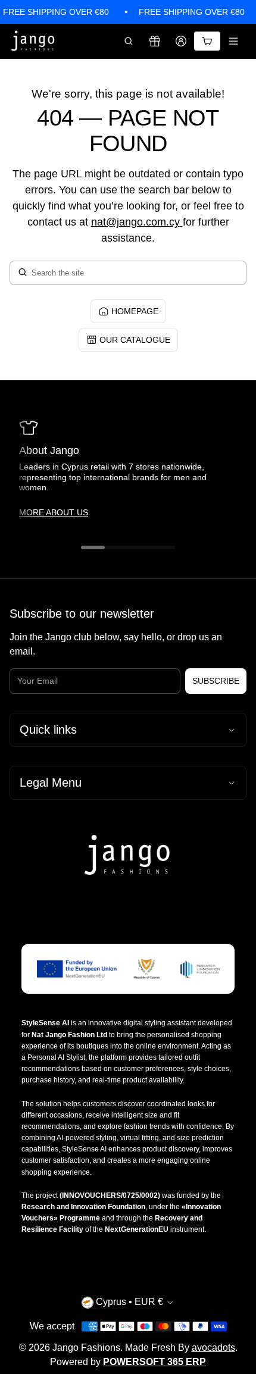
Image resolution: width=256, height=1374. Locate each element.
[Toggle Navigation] (233, 41)
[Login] (181, 41)
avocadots (213, 1347)
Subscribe (215, 681)
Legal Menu (51, 782)
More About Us (53, 512)
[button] (128, 41)
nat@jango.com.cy (135, 222)
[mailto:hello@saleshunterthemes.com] (181, 222)
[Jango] (33, 41)
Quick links (48, 729)
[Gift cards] (155, 41)
